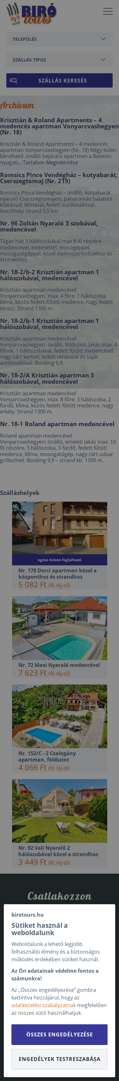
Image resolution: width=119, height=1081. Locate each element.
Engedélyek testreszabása (60, 1059)
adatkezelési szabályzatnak (43, 1005)
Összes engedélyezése (59, 1034)
